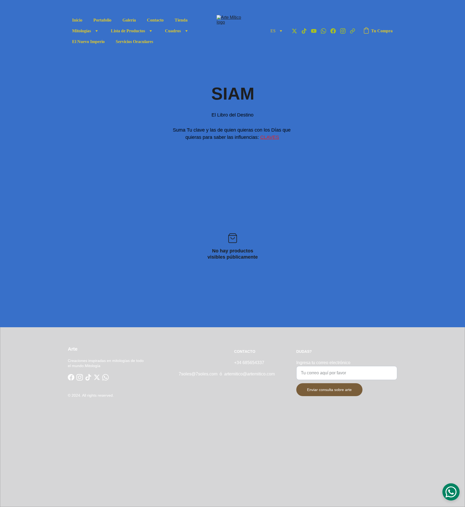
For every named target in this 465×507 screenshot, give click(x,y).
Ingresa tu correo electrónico (323, 362)
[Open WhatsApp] (451, 492)
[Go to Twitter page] (296, 31)
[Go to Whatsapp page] (325, 31)
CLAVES (269, 137)
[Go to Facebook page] (335, 31)
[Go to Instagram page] (345, 31)
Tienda (181, 20)
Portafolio (102, 20)
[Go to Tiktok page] (306, 31)
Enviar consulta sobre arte (329, 390)
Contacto (155, 20)
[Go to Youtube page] (316, 31)
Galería (129, 20)
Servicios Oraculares (134, 41)
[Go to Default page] (352, 31)
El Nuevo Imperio (88, 41)
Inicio (77, 20)
